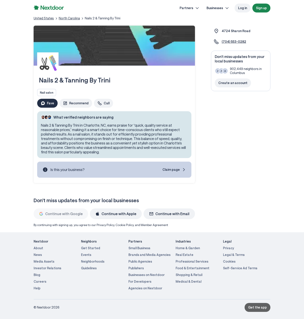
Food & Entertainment (192, 268)
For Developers (139, 281)
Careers (40, 281)
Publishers (136, 268)
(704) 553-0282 (234, 41)
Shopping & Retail (189, 275)
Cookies (229, 261)
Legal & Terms (234, 255)
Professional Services (192, 261)
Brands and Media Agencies (149, 255)
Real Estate (184, 255)
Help (37, 288)
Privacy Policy (105, 225)
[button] (75, 103)
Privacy (228, 248)
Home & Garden (188, 248)
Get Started (90, 248)
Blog (37, 275)
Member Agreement (154, 225)
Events (86, 255)
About (38, 248)
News (38, 255)
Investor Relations (47, 268)
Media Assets (44, 261)
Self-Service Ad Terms (240, 268)
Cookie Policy (125, 225)
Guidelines (89, 268)
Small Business (139, 248)
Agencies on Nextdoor (145, 288)
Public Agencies (140, 261)
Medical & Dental (188, 281)
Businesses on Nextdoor (146, 275)
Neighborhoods (92, 261)
